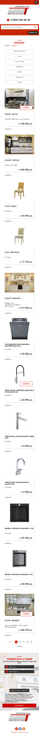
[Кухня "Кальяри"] (19, 282)
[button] (36, 2)
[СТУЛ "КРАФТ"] (19, 190)
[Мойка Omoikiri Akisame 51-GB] (19, 512)
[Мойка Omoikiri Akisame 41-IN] (19, 558)
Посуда (19, 82)
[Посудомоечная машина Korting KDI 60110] (19, 328)
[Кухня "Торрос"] (19, 144)
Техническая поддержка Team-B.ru (20, 732)
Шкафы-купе (19, 77)
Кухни (19, 56)
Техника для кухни (19, 51)
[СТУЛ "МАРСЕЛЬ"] (19, 236)
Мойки (19, 72)
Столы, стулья (19, 61)
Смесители (19, 66)
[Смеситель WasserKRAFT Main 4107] (19, 420)
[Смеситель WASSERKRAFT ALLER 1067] (19, 466)
